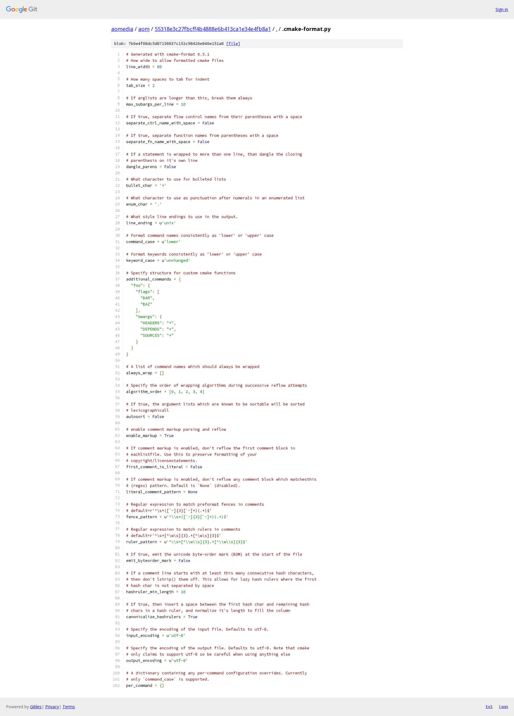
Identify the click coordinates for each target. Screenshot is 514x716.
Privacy (52, 706)
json (503, 706)
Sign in (502, 9)
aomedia (122, 28)
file (233, 43)
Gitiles (36, 706)
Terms (68, 706)
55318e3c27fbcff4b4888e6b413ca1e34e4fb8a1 (213, 28)
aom (144, 28)
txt (489, 706)
